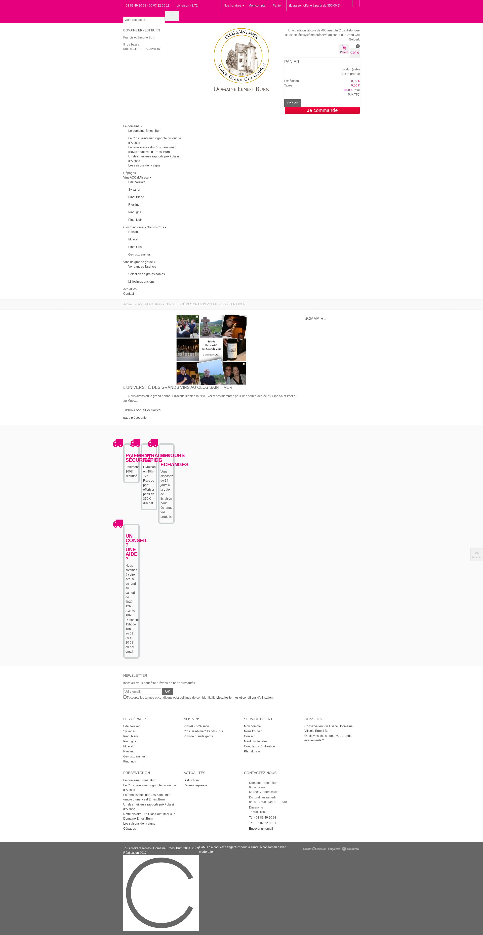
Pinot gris (134, 212)
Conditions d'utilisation (259, 746)
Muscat (133, 239)
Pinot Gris (135, 247)
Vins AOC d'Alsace (136, 177)
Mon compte (257, 5)
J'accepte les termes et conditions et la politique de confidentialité (200, 697)
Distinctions (191, 780)
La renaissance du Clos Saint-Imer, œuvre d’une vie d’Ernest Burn (147, 797)
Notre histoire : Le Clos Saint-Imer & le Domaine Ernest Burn (149, 816)
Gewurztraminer (139, 254)
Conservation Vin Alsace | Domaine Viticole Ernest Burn (328, 729)
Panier (277, 5)
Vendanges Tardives (142, 266)
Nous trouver (253, 731)
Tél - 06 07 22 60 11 (262, 823)
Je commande (322, 110)
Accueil (128, 304)
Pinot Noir (135, 220)
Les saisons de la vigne (144, 165)
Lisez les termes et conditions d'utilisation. (244, 697)
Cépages (129, 173)
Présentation (136, 773)
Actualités (130, 289)
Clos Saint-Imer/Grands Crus (203, 731)
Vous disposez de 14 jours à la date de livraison (166, 485)
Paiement (132, 467)
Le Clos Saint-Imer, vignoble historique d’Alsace (149, 788)
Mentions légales (255, 741)
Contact (128, 293)
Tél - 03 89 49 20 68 (262, 817)
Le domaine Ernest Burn (145, 131)
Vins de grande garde (138, 262)
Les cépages (135, 719)
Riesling (134, 204)
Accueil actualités (150, 304)
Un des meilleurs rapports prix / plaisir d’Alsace (149, 807)
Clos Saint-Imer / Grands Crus (143, 227)
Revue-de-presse (196, 785)
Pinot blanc (131, 736)
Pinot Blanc (136, 197)
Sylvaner (134, 189)
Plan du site (252, 751)
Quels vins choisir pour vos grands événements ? (327, 738)
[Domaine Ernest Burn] (241, 59)
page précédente (135, 417)
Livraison (149, 467)
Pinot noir (129, 761)
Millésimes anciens (141, 281)
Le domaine (131, 126)
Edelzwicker (136, 182)
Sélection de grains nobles (146, 274)
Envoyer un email (261, 828)
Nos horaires (232, 5)
